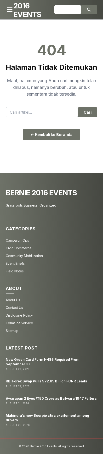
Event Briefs (15, 263)
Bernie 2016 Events (41, 192)
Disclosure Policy (19, 315)
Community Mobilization (24, 256)
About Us (13, 300)
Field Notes (15, 271)
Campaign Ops (17, 240)
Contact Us (14, 308)
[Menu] (9, 9)
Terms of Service (19, 323)
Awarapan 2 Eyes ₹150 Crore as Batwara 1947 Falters (51, 398)
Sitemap (12, 331)
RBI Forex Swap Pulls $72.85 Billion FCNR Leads (46, 381)
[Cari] (89, 9)
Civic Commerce (19, 248)
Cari (88, 112)
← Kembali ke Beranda (51, 134)
